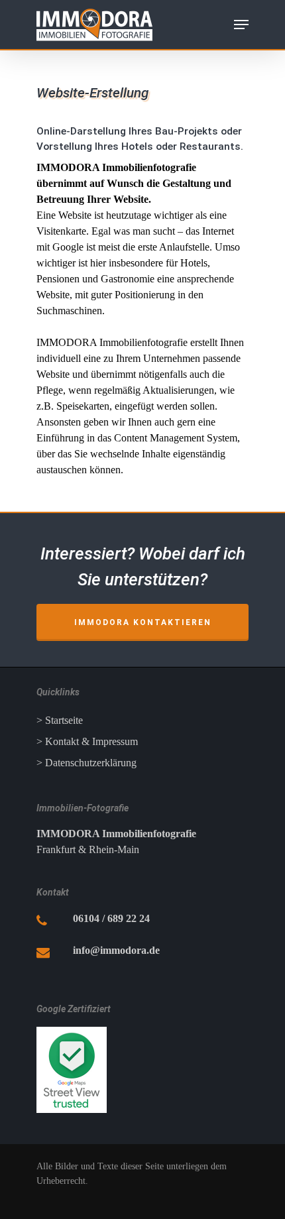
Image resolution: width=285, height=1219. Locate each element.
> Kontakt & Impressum (87, 741)
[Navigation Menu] (241, 24)
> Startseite (59, 720)
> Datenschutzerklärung (86, 762)
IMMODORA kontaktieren (142, 622)
